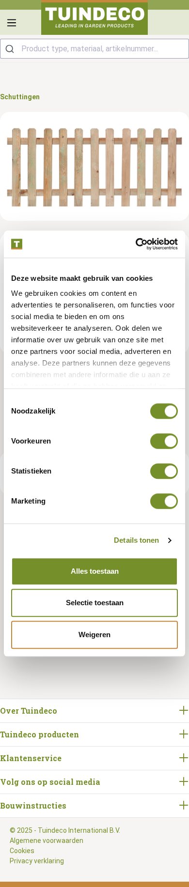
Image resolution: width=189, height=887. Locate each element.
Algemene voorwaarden (46, 840)
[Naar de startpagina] (94, 17)
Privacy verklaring (37, 861)
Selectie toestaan (95, 602)
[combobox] (94, 49)
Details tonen (136, 540)
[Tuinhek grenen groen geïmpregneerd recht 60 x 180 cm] (94, 166)
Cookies (22, 851)
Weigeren (94, 634)
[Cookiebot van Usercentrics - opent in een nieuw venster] (136, 244)
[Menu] (11, 22)
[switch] (164, 441)
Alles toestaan (95, 571)
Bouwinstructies (33, 805)
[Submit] (10, 48)
